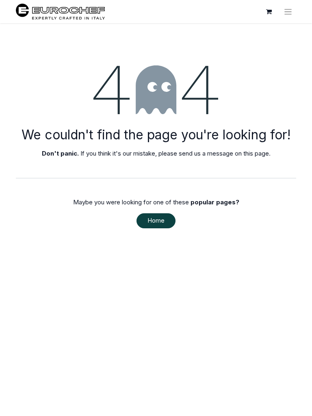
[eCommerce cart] (269, 12)
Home (156, 220)
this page (256, 153)
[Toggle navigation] (288, 11)
